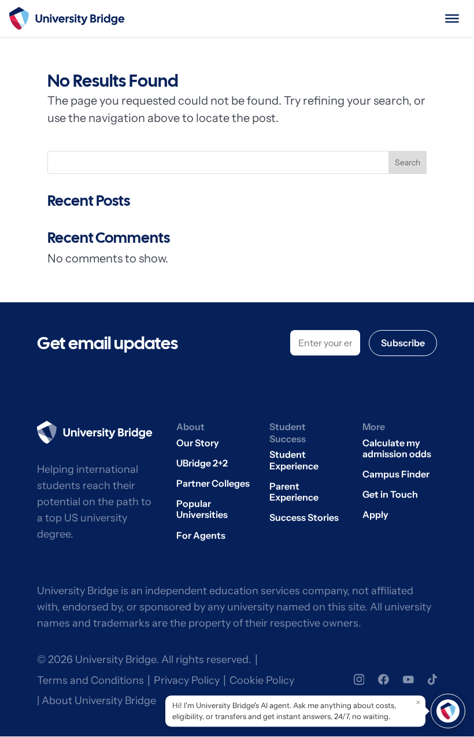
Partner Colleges (213, 483)
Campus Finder (395, 474)
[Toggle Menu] (452, 18)
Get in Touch (390, 494)
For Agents (200, 535)
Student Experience (294, 460)
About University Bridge (99, 700)
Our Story (197, 443)
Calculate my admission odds (396, 449)
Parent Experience (294, 492)
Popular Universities (202, 509)
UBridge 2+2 (202, 463)
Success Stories (304, 517)
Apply (375, 514)
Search (407, 162)
